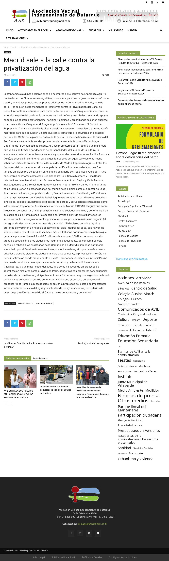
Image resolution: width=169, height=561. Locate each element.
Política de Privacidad (129, 240)
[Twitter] (157, 2)
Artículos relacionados (17, 358)
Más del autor (40, 358)
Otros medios (133, 400)
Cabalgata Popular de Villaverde (135, 206)
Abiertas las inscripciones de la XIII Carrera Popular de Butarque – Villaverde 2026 (140, 61)
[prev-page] (6, 404)
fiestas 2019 (139, 360)
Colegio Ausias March (136, 293)
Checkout (123, 216)
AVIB (118, 161)
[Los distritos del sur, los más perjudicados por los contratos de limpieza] (56, 374)
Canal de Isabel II (25, 303)
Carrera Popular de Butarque (134, 211)
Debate (136, 319)
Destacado (123, 330)
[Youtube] (162, 2)
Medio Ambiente (130, 390)
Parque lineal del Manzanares (132, 408)
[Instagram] (152, 2)
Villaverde (116, 30)
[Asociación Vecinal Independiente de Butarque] (84, 15)
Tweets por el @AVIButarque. (132, 258)
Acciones (126, 277)
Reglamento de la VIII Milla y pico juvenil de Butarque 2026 (140, 82)
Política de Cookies (128, 235)
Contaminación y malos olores (137, 314)
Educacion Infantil (143, 330)
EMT (119, 346)
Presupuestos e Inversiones (139, 430)
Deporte (149, 319)
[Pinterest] (22, 82)
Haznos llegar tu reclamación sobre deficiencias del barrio (138, 155)
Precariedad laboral (130, 425)
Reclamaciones (16, 38)
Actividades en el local (33, 30)
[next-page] (11, 404)
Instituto (125, 376)
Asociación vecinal (68, 30)
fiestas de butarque (127, 366)
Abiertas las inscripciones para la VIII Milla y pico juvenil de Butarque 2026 (140, 71)
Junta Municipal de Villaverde (133, 383)
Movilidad (152, 390)
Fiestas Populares (127, 221)
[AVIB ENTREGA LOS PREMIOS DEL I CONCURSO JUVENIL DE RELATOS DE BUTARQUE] (20, 376)
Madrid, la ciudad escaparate (93, 343)
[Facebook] (146, 2)
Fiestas (124, 360)
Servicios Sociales (143, 448)
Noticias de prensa (44, 303)
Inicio (10, 30)
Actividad (144, 278)
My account (124, 230)
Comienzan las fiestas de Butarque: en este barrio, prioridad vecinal (141, 102)
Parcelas (155, 401)
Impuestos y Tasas (145, 371)
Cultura (124, 319)
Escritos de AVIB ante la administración (134, 353)
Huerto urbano (124, 371)
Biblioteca (123, 288)
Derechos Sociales (144, 325)
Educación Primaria (134, 335)
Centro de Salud (144, 288)
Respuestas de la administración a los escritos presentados (138, 439)
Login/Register (126, 225)
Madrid (132, 30)
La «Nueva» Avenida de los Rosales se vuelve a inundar (28, 345)
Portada (122, 245)
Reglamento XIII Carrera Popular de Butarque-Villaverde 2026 (136, 92)
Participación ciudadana (140, 415)
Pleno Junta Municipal (130, 420)
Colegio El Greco (130, 299)
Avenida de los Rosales (134, 283)
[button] (161, 30)
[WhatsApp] (29, 82)
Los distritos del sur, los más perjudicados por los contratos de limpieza (55, 389)
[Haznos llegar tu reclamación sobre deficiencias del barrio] (140, 136)
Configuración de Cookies (123, 557)
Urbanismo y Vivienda (135, 458)
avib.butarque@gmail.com (92, 523)
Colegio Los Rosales (128, 304)
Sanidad (124, 447)
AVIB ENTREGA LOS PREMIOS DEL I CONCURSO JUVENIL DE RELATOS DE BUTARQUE (18, 394)
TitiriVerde (122, 453)
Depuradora (124, 325)
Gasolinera (144, 366)
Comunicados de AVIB (139, 309)
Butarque (95, 30)
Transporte (136, 453)
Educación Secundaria (138, 341)
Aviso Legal (124, 201)
